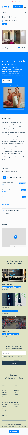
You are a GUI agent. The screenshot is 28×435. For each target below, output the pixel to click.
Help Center (4, 404)
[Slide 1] (19, 47)
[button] (18, 6)
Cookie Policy (5, 413)
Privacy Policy (16, 360)
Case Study (4, 392)
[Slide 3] (22, 47)
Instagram (16, 404)
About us (16, 388)
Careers (16, 394)
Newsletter (4, 415)
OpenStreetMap (18, 245)
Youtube (16, 406)
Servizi (3, 388)
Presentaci (4, 394)
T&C (3, 408)
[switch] (3, 171)
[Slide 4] (24, 47)
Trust (15, 392)
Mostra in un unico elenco (11, 171)
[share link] (25, 12)
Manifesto (16, 390)
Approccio (4, 390)
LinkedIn (16, 402)
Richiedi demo (5, 397)
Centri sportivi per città (7, 402)
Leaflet (12, 245)
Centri (4, 12)
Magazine (4, 406)
